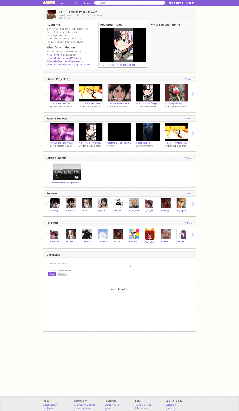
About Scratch (50, 404)
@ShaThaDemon (54, 64)
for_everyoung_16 (103, 210)
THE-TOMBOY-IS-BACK (62, 106)
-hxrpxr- (133, 241)
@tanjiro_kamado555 (63, 58)
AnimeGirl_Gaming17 (71, 210)
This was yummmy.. (174, 103)
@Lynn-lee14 (69, 64)
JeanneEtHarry (181, 241)
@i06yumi (78, 58)
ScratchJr (170, 408)
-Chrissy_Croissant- (55, 210)
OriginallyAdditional (146, 145)
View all (189, 78)
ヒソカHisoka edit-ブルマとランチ (62, 103)
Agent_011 (114, 145)
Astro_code (134, 210)
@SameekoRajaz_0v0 (56, 61)
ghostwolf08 (166, 241)
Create (62, 3)
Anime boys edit (143, 142)
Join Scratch (176, 2)
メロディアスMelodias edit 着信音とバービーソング (91, 103)
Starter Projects (112, 404)
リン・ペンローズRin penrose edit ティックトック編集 (128, 64)
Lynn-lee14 (103, 241)
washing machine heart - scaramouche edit (119, 142)
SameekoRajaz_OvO (150, 242)
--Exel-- (85, 210)
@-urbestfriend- (83, 64)
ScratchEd (171, 404)
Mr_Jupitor (181, 210)
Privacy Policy (142, 408)
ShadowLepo (118, 210)
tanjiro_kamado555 (87, 241)
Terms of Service (143, 404)
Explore (75, 3)
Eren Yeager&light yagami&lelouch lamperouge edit (119, 103)
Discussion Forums (83, 408)
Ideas (87, 3)
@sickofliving (52, 54)
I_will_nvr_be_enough (150, 210)
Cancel (62, 274)
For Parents (48, 408)
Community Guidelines (84, 404)
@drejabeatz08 (75, 61)
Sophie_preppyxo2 (166, 210)
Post (52, 274)
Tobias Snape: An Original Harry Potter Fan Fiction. (66, 182)
